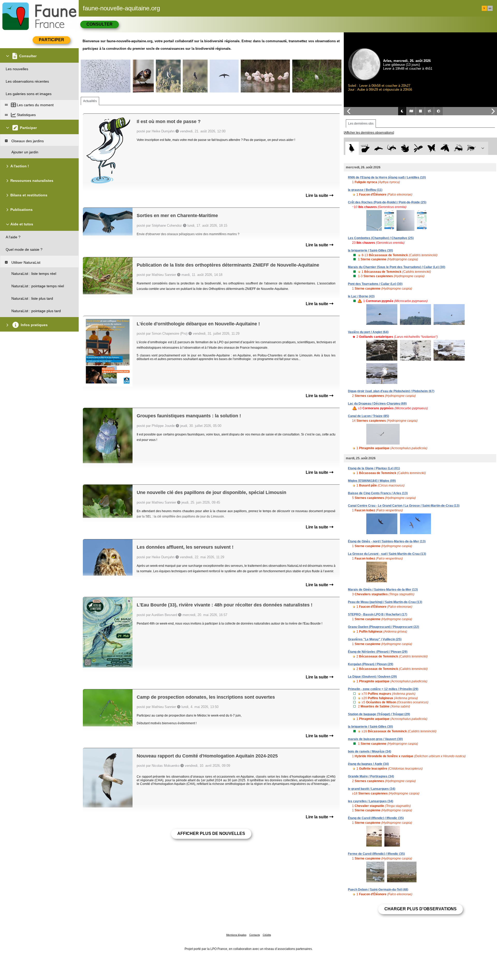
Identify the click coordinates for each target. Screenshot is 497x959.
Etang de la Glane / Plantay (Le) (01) (374, 468)
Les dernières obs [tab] (361, 123)
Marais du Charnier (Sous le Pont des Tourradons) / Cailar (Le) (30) (396, 267)
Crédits (267, 934)
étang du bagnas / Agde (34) (368, 764)
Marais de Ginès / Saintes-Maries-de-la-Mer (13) (383, 589)
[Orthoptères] (458, 148)
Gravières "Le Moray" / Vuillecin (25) (374, 639)
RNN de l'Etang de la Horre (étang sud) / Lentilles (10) (387, 177)
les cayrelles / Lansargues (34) (370, 801)
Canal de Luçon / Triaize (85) (368, 416)
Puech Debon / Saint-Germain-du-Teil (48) (378, 889)
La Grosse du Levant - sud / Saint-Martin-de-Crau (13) (387, 554)
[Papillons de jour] (431, 148)
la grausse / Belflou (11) (365, 190)
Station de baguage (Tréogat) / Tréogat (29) (379, 714)
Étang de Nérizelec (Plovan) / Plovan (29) (377, 652)
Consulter (99, 24)
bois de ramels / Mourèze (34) (369, 751)
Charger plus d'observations (420, 909)
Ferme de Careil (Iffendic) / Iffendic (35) (376, 854)
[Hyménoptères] (471, 148)
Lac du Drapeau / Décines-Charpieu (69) (377, 403)
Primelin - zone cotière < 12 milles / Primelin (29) (383, 689)
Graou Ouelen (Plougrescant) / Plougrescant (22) (383, 627)
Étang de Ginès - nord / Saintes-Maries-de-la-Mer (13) (387, 541)
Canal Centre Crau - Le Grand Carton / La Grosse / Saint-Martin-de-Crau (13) (403, 505)
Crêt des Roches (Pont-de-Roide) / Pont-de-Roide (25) (387, 202)
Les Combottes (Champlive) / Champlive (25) (381, 238)
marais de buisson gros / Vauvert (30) (375, 739)
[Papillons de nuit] (444, 148)
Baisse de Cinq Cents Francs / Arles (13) (378, 493)
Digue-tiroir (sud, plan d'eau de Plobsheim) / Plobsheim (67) (391, 391)
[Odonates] (418, 148)
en (490, 8)
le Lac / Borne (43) (361, 296)
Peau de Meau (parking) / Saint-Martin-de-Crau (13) (385, 602)
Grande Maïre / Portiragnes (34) (371, 776)
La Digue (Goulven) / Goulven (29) (372, 676)
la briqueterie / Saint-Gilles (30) (370, 250)
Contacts (254, 934)
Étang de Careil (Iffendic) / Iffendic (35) (376, 818)
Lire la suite (317, 195)
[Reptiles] (391, 148)
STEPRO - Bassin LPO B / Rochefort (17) (377, 614)
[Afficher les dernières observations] (369, 132)
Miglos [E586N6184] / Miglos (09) (372, 481)
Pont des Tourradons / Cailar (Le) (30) (375, 284)
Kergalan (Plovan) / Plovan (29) (370, 664)
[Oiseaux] (352, 148)
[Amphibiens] (405, 148)
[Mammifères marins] (378, 148)
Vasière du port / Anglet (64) (368, 332)
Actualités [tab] (90, 101)
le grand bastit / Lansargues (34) (371, 789)
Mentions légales (236, 934)
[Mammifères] (365, 148)
